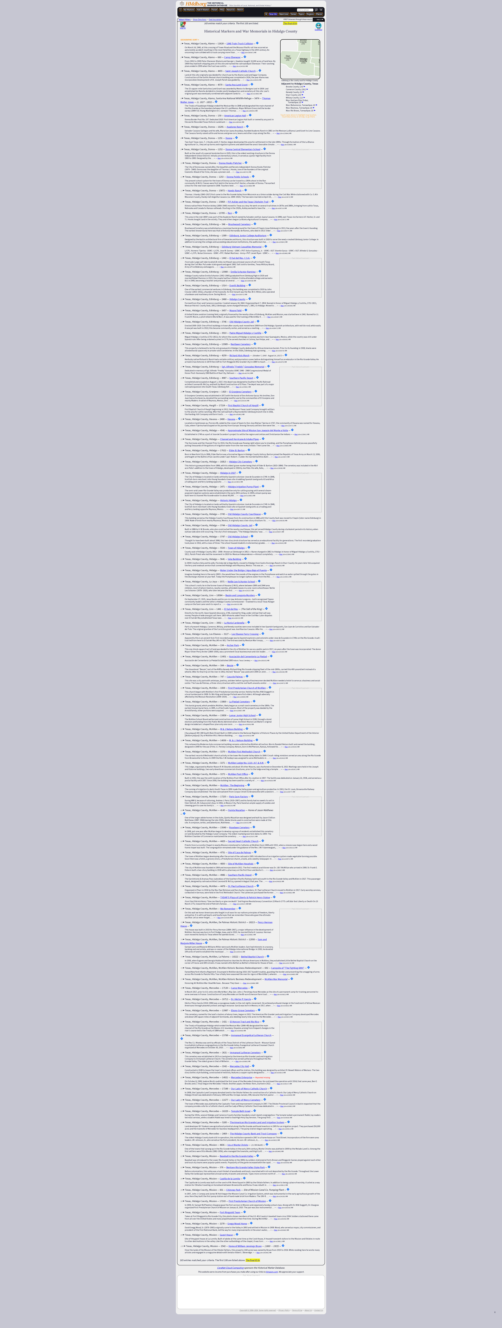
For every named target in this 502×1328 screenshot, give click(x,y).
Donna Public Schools (238, 176)
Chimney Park (233, 1189)
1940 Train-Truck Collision (240, 43)
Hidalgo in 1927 (228, 472)
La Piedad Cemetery (239, 701)
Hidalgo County (237, 299)
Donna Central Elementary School (243, 149)
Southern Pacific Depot (241, 378)
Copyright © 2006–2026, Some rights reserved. (257, 1310)
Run (230, 213)
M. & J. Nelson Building (241, 740)
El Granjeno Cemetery (240, 391)
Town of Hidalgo (236, 547)
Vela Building (234, 559)
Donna (229, 138)
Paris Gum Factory (238, 796)
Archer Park (233, 645)
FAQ (222, 10)
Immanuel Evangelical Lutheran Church (251, 1035)
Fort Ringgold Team (230, 1212)
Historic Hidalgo (228, 500)
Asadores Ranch (235, 126)
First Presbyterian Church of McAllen (247, 688)
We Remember (227, 908)
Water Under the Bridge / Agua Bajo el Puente (243, 570)
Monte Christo (237, 1144)
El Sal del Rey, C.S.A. (239, 258)
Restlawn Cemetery (241, 344)
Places (319, 14)
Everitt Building (237, 285)
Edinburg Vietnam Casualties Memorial (241, 246)
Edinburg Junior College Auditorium (247, 235)
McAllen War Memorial (276, 979)
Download (318, 30)
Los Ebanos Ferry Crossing (245, 634)
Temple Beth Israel (240, 1111)
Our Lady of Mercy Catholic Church (249, 1088)
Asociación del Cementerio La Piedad (248, 656)
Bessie (230, 665)
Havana (231, 419)
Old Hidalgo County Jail (241, 321)
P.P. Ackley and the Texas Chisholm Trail (248, 201)
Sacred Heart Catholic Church (243, 841)
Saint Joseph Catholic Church (240, 71)
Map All (183, 27)
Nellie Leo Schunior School (241, 581)
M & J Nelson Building (231, 729)
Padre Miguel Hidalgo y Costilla (245, 333)
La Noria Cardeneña (234, 622)
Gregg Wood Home (237, 1223)
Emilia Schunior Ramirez (243, 271)
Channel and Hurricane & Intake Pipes (239, 439)
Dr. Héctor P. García (241, 999)
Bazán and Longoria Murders (240, 595)
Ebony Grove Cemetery (243, 1010)
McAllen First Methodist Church (244, 751)
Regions (310, 14)
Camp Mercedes (239, 988)
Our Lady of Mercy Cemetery (245, 1099)
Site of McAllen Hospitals (240, 863)
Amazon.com (272, 1271)
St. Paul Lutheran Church (240, 886)
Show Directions (199, 19)
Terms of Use (297, 1310)
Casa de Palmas (235, 676)
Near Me (273, 14)
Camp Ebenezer (232, 57)
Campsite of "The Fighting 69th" (287, 968)
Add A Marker (203, 10)
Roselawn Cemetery (239, 827)
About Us (231, 10)
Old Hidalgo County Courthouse (244, 514)
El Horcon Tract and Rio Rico (244, 1021)
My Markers (189, 10)
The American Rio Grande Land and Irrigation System (257, 1122)
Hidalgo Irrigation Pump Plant (243, 486)
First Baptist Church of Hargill (243, 405)
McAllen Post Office (238, 774)
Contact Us (318, 1310)
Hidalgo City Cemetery (240, 461)
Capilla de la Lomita (230, 1178)
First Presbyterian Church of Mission (247, 1201)
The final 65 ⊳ (253, 1260)
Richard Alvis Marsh (239, 355)
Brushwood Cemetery (239, 224)
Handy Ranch (234, 190)
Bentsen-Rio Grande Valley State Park (245, 1167)
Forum (214, 10)
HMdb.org (195, 4)
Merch (240, 10)
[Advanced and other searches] (321, 10)
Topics (301, 14)
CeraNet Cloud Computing (230, 1267)
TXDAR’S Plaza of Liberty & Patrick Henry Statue (245, 897)
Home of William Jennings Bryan (245, 1246)
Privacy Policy (284, 1310)
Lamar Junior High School (242, 715)
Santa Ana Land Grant (236, 84)
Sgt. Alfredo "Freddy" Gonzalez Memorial (243, 366)
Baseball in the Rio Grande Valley (236, 1156)
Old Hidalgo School (238, 536)
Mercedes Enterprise (241, 1077)
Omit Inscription (215, 19)
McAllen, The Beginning (232, 785)
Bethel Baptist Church (252, 956)
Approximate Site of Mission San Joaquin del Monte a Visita (258, 430)
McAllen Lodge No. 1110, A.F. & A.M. (246, 762)
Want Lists (283, 14)
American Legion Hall (235, 115)
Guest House (226, 1234)
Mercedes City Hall (239, 1066)
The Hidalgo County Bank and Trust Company (253, 1133)
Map (243, 52)
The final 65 (289, 23)
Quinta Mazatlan (236, 810)
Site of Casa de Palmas (239, 852)
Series (293, 14)
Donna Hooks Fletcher (230, 163)
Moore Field (235, 310)
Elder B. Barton (237, 450)
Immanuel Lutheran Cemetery (245, 1052)
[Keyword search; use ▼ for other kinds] (316, 10)
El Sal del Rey (231, 609)
